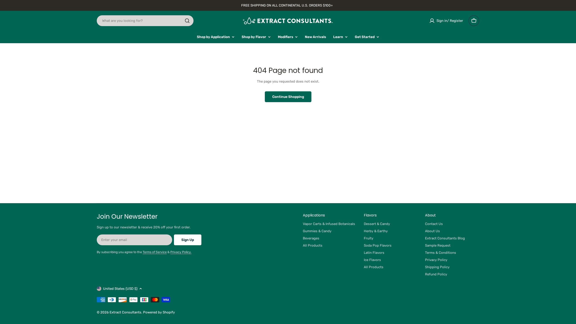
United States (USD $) (120, 289)
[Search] (187, 20)
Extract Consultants (125, 312)
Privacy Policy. (180, 252)
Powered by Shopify (159, 312)
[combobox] (145, 20)
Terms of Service (155, 252)
